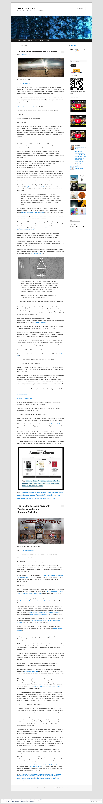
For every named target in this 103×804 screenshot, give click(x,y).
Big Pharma (39, 777)
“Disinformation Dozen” (57, 424)
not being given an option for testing (39, 614)
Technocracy (50, 495)
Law (25, 494)
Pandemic (49, 497)
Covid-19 (24, 497)
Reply (53, 498)
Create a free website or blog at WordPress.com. (41, 788)
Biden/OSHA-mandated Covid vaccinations (32, 212)
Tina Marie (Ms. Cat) (79, 147)
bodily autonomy (51, 777)
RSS (36, 40)
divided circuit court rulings (31, 671)
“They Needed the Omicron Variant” (34, 187)
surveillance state (42, 495)
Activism (24, 492)
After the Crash (26, 8)
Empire (19, 775)
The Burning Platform (27, 83)
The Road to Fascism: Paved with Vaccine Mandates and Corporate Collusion (33, 509)
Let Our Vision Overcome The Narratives (37, 51)
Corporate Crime (51, 492)
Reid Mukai (77, 166)
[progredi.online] (82, 212)
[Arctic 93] (74, 187)
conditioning (43, 492)
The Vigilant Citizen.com (37, 253)
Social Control (56, 494)
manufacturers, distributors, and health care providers (40, 636)
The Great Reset (38, 498)
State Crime (35, 495)
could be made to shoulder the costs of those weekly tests (44, 612)
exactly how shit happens (40, 322)
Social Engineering (40, 775)
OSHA (45, 497)
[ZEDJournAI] (82, 187)
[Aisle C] (74, 203)
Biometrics (44, 777)
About (24, 40)
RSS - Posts (73, 45)
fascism (28, 778)
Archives (30, 40)
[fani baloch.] (74, 195)
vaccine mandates (47, 498)
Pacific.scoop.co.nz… (80, 161)
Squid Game (25, 498)
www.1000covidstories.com (24, 398)
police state (47, 778)
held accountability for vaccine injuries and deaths (47, 686)
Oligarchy (34, 494)
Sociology (29, 495)
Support (41, 40)
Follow (73, 65)
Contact (47, 40)
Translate (81, 51)
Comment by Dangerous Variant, (27, 107)
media (27, 494)
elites (18, 494)
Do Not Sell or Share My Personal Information (63, 788)
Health (21, 494)
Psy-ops (51, 494)
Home (19, 40)
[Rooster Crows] (82, 195)
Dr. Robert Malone (34, 497)
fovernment (33, 778)
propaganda (45, 494)
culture (56, 492)
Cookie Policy (32, 801)
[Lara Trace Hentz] (74, 179)
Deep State (50, 774)
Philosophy (39, 494)
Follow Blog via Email (76, 59)
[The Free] (82, 203)
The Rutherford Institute (28, 550)
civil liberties (37, 492)
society (25, 495)
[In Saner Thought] (82, 179)
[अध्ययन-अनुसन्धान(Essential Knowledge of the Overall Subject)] (74, 212)
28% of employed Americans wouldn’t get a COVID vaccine (35, 601)
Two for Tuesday (79, 148)
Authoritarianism (30, 492)
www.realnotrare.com (23, 394)
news (30, 494)
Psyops (54, 497)
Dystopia (61, 492)
